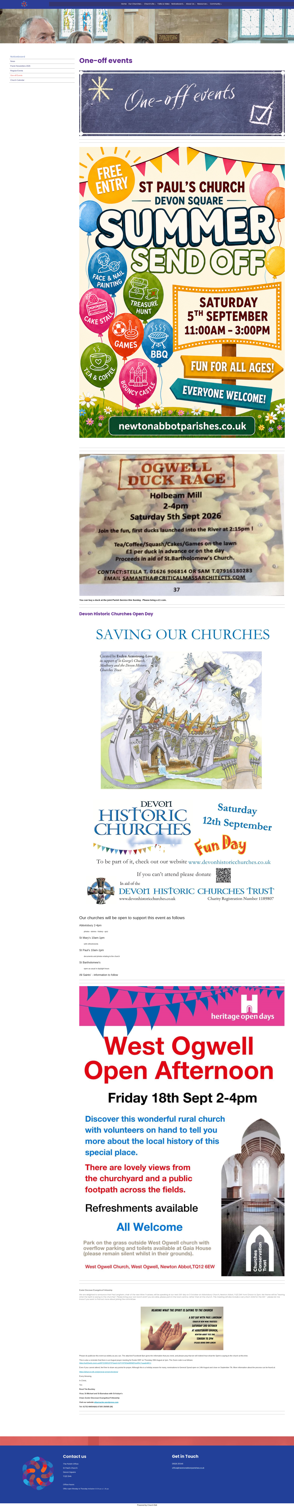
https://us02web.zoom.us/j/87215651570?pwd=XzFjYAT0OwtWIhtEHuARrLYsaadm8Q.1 (115, 1363)
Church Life (149, 4)
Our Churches (134, 4)
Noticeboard (177, 4)
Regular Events (16, 71)
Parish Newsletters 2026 (20, 66)
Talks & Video (163, 4)
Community (215, 4)
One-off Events (16, 75)
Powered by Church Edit (147, 1505)
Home (124, 4)
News (12, 61)
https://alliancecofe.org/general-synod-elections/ (98, 1372)
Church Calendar (17, 80)
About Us (190, 4)
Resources (202, 4)
